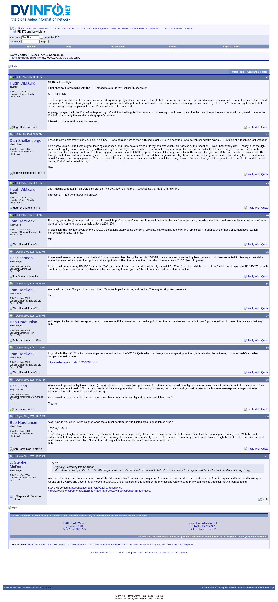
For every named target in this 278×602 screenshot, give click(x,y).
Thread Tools (237, 72)
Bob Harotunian (23, 322)
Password (15, 41)
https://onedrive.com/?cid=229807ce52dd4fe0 (95, 487)
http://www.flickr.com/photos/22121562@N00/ (75, 490)
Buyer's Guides (231, 46)
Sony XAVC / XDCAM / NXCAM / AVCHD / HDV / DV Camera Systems (73, 28)
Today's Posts (117, 46)
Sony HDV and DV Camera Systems (129, 28)
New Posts (137, 552)
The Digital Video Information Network (236, 587)
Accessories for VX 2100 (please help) (112, 552)
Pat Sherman (21, 258)
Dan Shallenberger (26, 140)
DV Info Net (30, 28)
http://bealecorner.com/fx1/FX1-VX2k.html (73, 362)
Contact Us (208, 587)
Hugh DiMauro (22, 83)
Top (272, 587)
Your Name (15, 37)
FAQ (68, 46)
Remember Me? (51, 37)
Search (172, 46)
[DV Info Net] (40, 20)
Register (31, 46)
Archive (263, 587)
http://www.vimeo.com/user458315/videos (126, 490)
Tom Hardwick (22, 221)
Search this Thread (257, 72)
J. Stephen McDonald (19, 464)
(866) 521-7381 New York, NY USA (74, 526)
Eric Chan (18, 386)
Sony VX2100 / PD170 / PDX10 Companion (171, 28)
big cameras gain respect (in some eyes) (165, 552)
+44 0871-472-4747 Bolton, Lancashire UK (203, 526)
